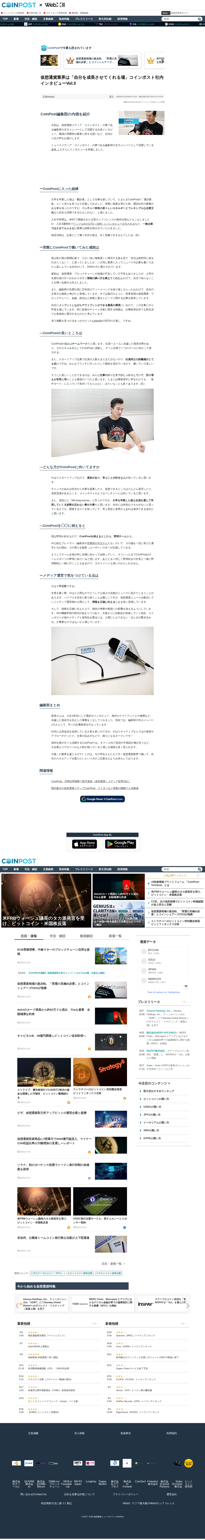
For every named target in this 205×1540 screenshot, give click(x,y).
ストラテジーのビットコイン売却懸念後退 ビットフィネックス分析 (98, 1091)
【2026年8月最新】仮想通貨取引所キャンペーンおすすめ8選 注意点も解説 (66, 973)
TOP (5, 19)
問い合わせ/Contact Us (33, 1494)
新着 (16, 19)
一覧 (183, 1002)
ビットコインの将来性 (14, 13)
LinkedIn (97, 320)
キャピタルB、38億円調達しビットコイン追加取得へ (51, 1035)
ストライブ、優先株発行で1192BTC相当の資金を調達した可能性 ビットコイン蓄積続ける (43, 1093)
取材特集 (64, 19)
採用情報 (122, 19)
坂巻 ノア (56, 149)
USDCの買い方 (152, 1106)
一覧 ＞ (198, 875)
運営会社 (172, 1494)
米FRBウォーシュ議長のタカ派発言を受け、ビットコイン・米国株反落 (43, 1220)
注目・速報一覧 (112, 1263)
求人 (111, 96)
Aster (150, 1065)
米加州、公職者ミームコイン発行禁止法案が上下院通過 (53, 1237)
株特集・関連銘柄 (80, 13)
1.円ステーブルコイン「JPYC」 (47, 1273)
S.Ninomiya (48, 96)
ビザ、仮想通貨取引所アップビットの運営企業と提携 (51, 1112)
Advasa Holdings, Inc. (159, 1010)
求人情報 (79, 1433)
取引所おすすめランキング (159, 1091)
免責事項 (125, 1433)
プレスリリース (84, 19)
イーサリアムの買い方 (156, 1122)
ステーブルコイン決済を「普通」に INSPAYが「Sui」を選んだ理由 (168, 1054)
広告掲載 (33, 1433)
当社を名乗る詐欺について (79, 1494)
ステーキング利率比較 (56, 13)
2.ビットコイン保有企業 (80, 1273)
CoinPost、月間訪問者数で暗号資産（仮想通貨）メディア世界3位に (90, 781)
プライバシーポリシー (125, 1494)
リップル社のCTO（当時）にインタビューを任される (104, 224)
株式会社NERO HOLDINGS (162, 1032)
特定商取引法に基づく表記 (56, 1503)
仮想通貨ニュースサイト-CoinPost (109, 1517)
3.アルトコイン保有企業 (109, 1273)
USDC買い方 (35, 13)
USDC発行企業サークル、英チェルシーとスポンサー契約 (100, 1220)
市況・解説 (31, 19)
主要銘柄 (48, 19)
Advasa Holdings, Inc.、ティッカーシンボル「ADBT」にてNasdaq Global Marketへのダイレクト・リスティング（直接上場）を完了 (168, 1018)
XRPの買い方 (151, 1130)
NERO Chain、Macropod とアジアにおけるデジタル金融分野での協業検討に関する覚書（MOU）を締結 (110, 1302)
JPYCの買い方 (152, 1114)
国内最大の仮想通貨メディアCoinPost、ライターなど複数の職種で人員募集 (95, 788)
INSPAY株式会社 (156, 1050)
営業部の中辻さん (97, 543)
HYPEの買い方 (152, 1138)
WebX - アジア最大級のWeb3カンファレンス (149, 1503)
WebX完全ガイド (179, 13)
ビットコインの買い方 (156, 1099)
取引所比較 (105, 19)
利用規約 (172, 1433)
